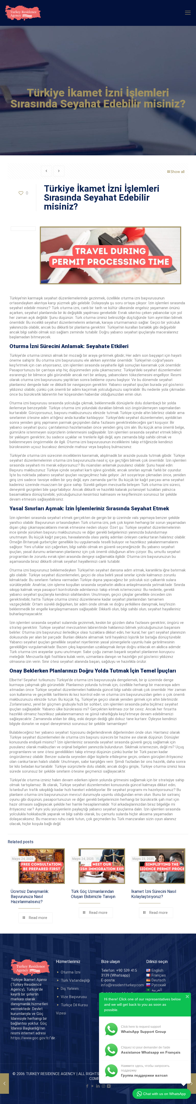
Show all (177, 171)
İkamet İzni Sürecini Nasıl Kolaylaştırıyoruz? (153, 894)
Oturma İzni (70, 972)
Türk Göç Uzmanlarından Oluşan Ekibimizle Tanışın (93, 894)
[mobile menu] (187, 12)
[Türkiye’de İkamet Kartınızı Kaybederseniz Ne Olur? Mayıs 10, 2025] (191, 1083)
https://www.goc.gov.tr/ (30, 1038)
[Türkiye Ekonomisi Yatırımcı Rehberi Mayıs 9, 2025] (4, 1083)
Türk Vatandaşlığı (75, 980)
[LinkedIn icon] (98, 1086)
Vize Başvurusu (74, 996)
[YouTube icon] (93, 1086)
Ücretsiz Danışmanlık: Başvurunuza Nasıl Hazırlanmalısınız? (30, 896)
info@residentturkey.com (122, 985)
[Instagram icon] (103, 1086)
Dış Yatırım (70, 988)
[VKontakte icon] (109, 1086)
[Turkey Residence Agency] (23, 13)
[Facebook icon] (87, 1086)
